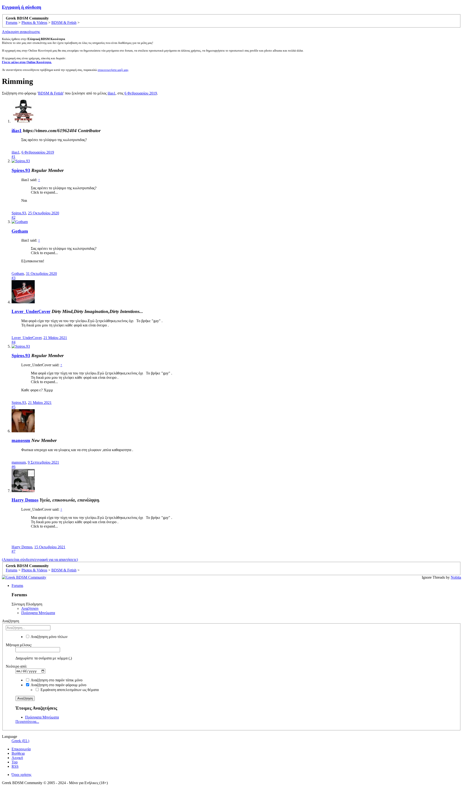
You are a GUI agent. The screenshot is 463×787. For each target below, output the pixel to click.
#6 (13, 467)
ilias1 (112, 93)
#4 (13, 342)
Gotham (20, 231)
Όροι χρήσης (21, 775)
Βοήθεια (18, 753)
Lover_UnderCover (31, 311)
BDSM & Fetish (50, 93)
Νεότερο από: (16, 666)
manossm (21, 440)
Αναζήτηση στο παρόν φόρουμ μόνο (58, 685)
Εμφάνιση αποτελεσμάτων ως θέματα (69, 690)
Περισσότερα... (27, 721)
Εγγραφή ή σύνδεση (21, 7)
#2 (13, 217)
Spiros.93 (21, 170)
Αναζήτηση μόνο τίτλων (49, 637)
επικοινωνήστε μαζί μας (113, 70)
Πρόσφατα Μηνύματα (38, 613)
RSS (15, 766)
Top (15, 762)
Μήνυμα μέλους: (19, 645)
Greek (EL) (20, 741)
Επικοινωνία (21, 749)
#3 (13, 278)
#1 (13, 157)
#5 (13, 407)
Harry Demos (25, 499)
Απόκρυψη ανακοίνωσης (21, 32)
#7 (13, 551)
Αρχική (17, 758)
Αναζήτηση (29, 608)
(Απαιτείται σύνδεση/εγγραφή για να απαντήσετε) (40, 559)
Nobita (456, 577)
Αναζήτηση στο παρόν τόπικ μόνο (56, 680)
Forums (17, 585)
